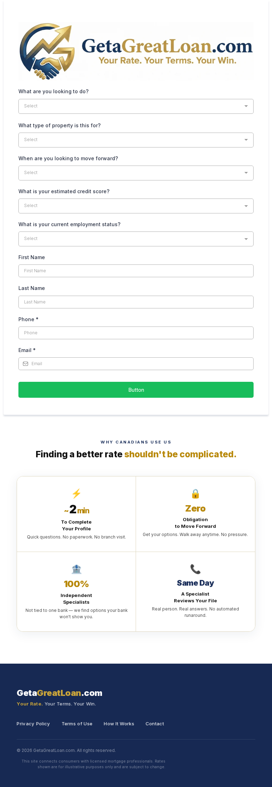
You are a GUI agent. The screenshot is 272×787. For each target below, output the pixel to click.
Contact (155, 723)
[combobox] (136, 106)
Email (27, 350)
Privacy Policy (33, 723)
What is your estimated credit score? (63, 191)
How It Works (119, 723)
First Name (31, 257)
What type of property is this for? (59, 125)
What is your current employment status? (69, 224)
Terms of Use (77, 723)
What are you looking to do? (53, 91)
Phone (28, 319)
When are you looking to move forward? (68, 158)
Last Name (31, 288)
